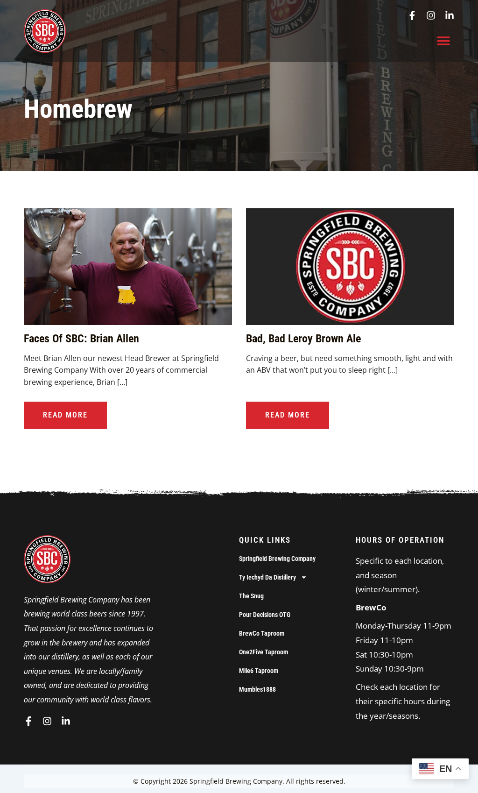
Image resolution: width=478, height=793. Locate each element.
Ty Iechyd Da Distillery (267, 577)
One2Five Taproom (263, 652)
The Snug (251, 596)
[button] (443, 40)
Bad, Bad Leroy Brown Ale (303, 338)
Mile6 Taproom (258, 670)
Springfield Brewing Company (277, 558)
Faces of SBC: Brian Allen (81, 338)
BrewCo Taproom (261, 633)
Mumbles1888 (257, 689)
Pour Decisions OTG (264, 614)
